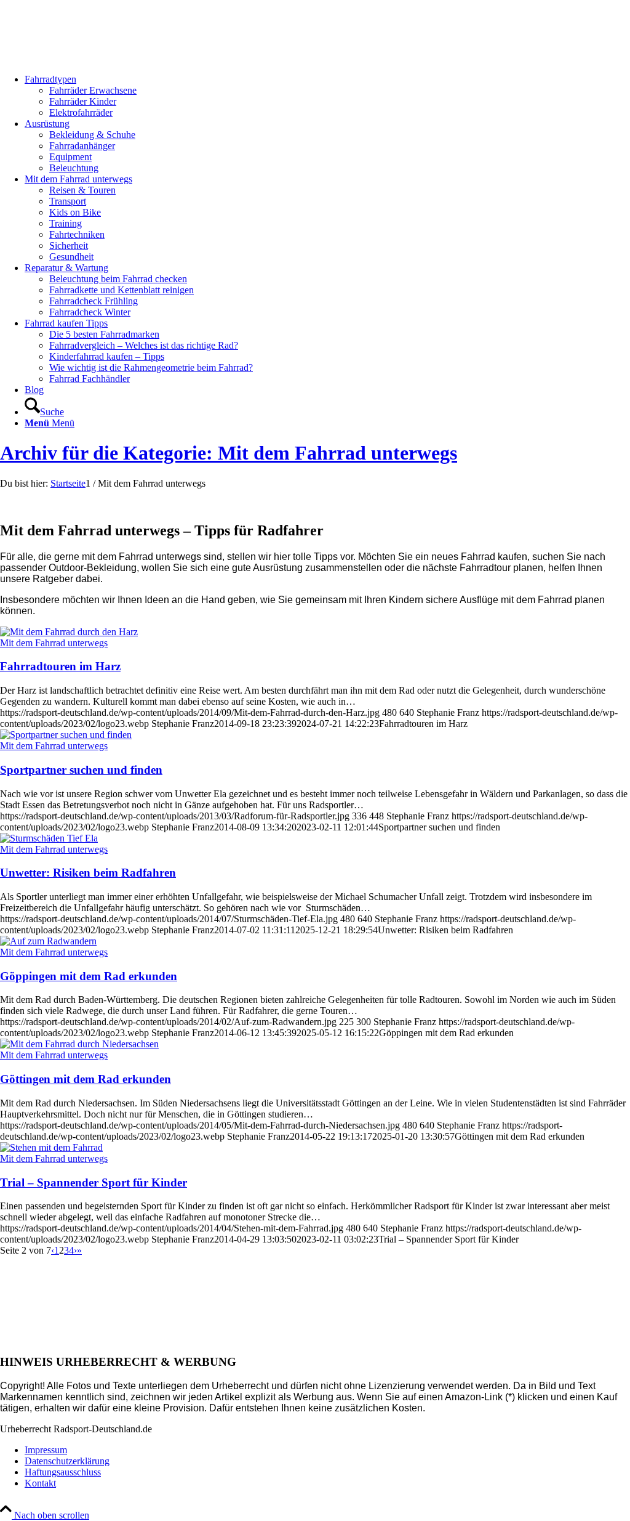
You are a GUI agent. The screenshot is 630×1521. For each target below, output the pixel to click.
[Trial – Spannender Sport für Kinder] (51, 1147)
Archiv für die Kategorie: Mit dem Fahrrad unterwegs (228, 453)
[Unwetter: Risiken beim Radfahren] (49, 838)
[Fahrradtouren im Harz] (69, 632)
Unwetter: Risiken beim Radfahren (88, 872)
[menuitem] (327, 96)
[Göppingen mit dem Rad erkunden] (48, 941)
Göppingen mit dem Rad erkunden (88, 976)
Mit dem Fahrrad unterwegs (54, 643)
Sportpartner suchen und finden (81, 769)
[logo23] (92, 58)
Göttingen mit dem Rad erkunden (85, 1079)
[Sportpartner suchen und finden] (66, 734)
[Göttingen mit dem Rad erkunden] (79, 1044)
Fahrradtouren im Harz (60, 666)
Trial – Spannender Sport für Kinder (93, 1182)
